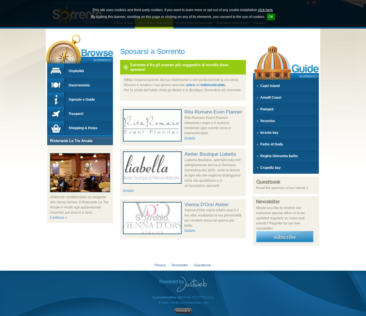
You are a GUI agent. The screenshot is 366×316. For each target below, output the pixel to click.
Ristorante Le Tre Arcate (71, 141)
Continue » (58, 218)
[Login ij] (183, 313)
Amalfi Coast (270, 98)
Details (189, 138)
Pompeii (266, 109)
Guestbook (202, 265)
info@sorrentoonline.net (189, 303)
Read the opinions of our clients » (282, 188)
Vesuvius (267, 121)
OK (270, 17)
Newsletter (180, 265)
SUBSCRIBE (285, 237)
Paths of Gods (271, 144)
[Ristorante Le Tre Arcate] (50, 151)
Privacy (160, 265)
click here (265, 10)
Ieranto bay (269, 133)
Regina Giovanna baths (279, 156)
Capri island (270, 86)
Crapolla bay (270, 168)
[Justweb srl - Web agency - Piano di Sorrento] (183, 284)
